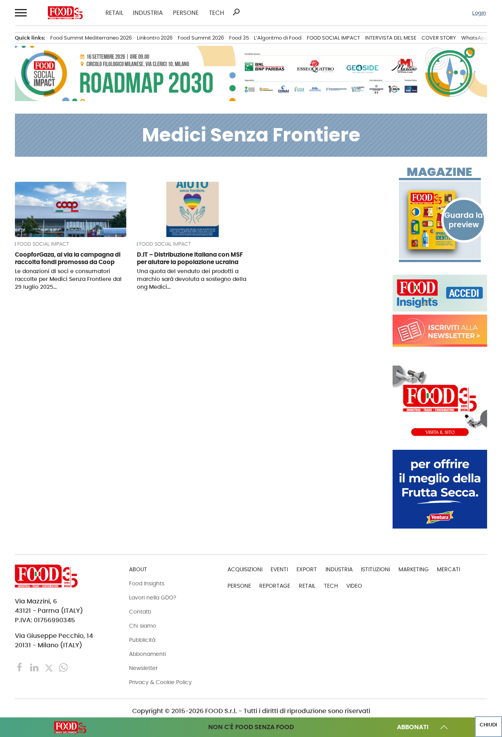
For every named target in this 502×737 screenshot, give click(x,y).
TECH (216, 13)
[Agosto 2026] (439, 220)
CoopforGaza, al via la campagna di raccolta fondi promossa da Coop (67, 258)
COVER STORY (439, 37)
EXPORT (306, 569)
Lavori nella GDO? (152, 597)
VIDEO (354, 586)
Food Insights (146, 583)
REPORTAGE (274, 586)
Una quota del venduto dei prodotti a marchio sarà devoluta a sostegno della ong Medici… (191, 279)
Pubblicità (142, 640)
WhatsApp (474, 37)
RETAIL (114, 13)
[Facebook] (20, 667)
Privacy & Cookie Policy (160, 682)
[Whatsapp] (63, 667)
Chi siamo (142, 626)
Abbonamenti (147, 654)
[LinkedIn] (35, 667)
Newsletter (143, 668)
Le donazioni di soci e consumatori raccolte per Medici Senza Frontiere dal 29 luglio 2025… (68, 279)
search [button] (236, 12)
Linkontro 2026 (155, 37)
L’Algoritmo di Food (278, 37)
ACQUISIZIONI (244, 569)
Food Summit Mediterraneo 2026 (91, 37)
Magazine (439, 172)
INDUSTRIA (148, 13)
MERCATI (448, 569)
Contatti (140, 612)
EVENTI (279, 569)
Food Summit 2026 (201, 37)
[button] (20, 13)
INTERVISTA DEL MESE (391, 37)
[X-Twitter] (49, 667)
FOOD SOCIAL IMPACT (333, 37)
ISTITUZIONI (375, 569)
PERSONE (186, 13)
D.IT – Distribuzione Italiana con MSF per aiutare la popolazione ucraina (190, 258)
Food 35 (239, 37)
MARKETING (413, 569)
